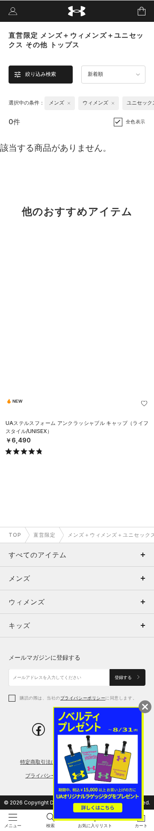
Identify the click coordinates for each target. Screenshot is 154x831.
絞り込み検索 (40, 74)
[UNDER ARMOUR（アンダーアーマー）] (77, 11)
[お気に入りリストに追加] (144, 404)
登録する (124, 677)
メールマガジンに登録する (44, 657)
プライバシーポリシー (82, 697)
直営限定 (44, 535)
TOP (15, 535)
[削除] (68, 103)
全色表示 (135, 122)
